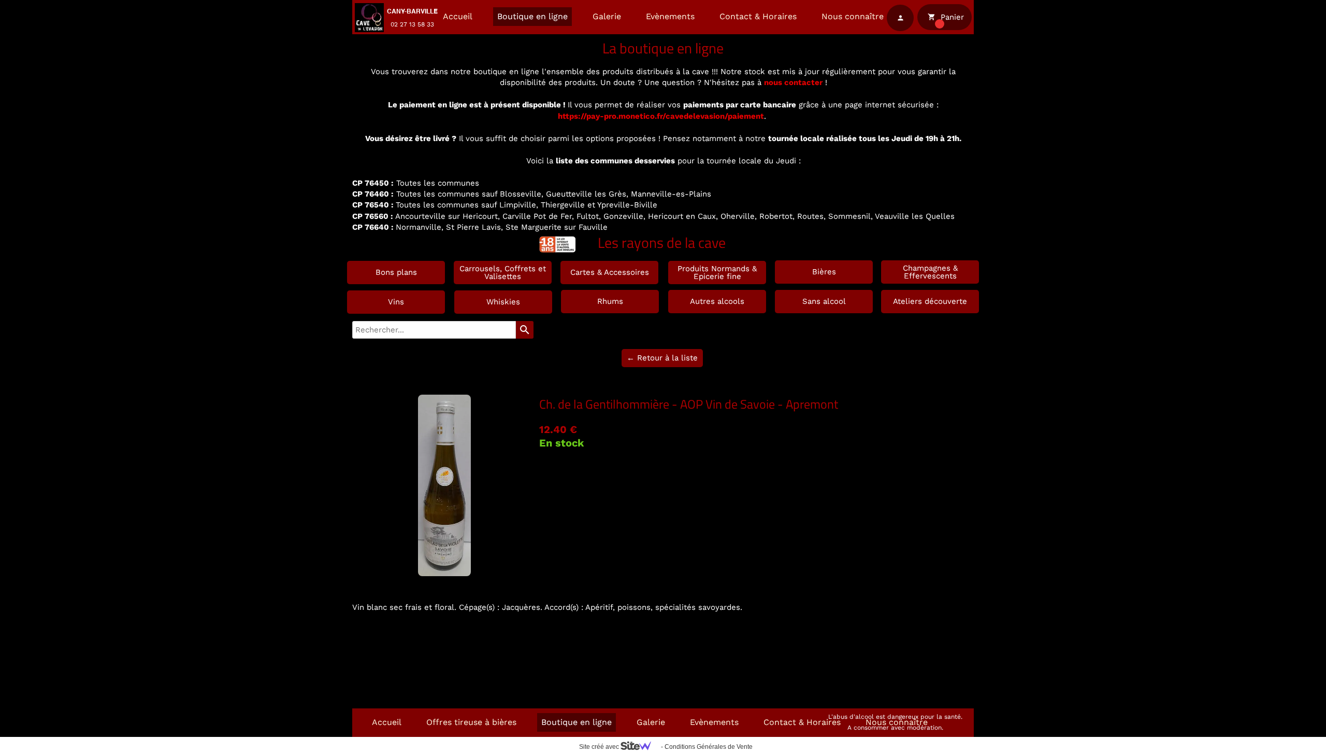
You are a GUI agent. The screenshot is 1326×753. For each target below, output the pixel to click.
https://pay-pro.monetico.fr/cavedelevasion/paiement (661, 116)
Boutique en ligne (532, 16)
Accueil (457, 16)
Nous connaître (852, 16)
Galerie (607, 16)
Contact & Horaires (758, 16)
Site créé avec (600, 746)
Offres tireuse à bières (471, 722)
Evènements (670, 16)
